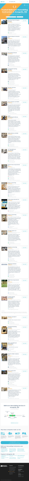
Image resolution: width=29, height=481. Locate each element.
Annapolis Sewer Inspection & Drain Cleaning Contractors (5, 456)
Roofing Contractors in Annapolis (20, 458)
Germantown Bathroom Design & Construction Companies (12, 451)
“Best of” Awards (11, 471)
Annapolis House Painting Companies (4, 458)
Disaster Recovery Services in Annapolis (13, 455)
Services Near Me (11, 468)
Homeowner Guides (12, 472)
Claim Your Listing (12, 470)
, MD (13, 454)
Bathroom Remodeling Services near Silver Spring (21, 451)
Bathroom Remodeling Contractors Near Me (4, 449)
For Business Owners (12, 469)
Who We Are (11, 473)
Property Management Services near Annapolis (12, 458)
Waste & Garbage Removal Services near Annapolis (21, 455)
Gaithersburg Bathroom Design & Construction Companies (4, 451)
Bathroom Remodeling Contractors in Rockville (12, 449)
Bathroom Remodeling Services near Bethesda (20, 449)
